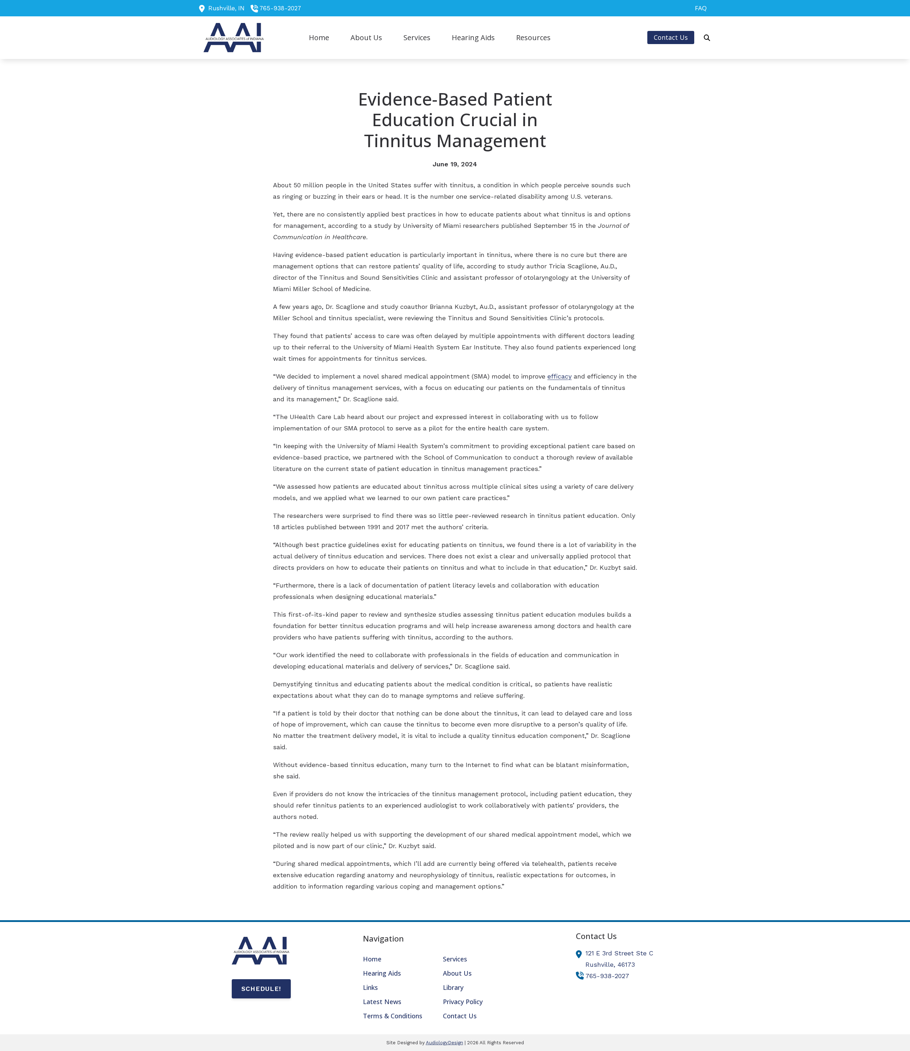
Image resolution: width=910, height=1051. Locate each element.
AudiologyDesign (444, 1042)
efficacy (559, 376)
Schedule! (261, 988)
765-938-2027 (280, 8)
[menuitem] (699, 8)
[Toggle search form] (707, 37)
